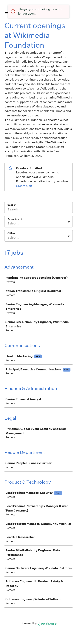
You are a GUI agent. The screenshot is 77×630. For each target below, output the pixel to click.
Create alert (24, 186)
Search (11, 205)
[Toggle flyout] (69, 222)
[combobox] (7, 223)
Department (14, 219)
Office (11, 233)
